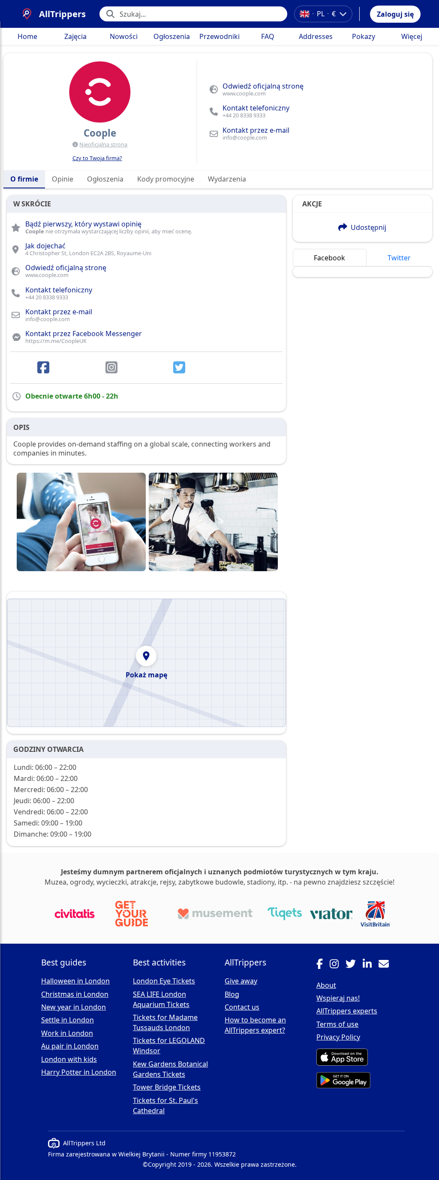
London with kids (69, 1059)
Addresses (316, 36)
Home (27, 36)
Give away (241, 981)
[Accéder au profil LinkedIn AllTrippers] (371, 965)
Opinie (62, 179)
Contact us (242, 1007)
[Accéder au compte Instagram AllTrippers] (338, 965)
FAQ (267, 36)
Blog (232, 994)
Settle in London (67, 1020)
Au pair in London (70, 1046)
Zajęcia (75, 36)
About (326, 985)
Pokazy (363, 36)
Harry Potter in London (78, 1072)
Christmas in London (74, 994)
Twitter (399, 257)
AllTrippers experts (346, 1011)
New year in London (73, 1007)
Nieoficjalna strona (103, 144)
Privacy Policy (338, 1037)
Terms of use (337, 1024)
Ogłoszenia (171, 36)
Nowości (124, 36)
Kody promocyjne (165, 179)
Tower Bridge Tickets (167, 1087)
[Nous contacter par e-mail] (387, 965)
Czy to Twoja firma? (97, 158)
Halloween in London (75, 981)
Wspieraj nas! (338, 998)
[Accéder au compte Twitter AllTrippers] (354, 965)
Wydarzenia (227, 179)
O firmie (24, 179)
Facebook (329, 257)
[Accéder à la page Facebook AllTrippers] (323, 965)
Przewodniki (219, 36)
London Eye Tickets (164, 981)
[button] (395, 14)
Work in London (67, 1033)
